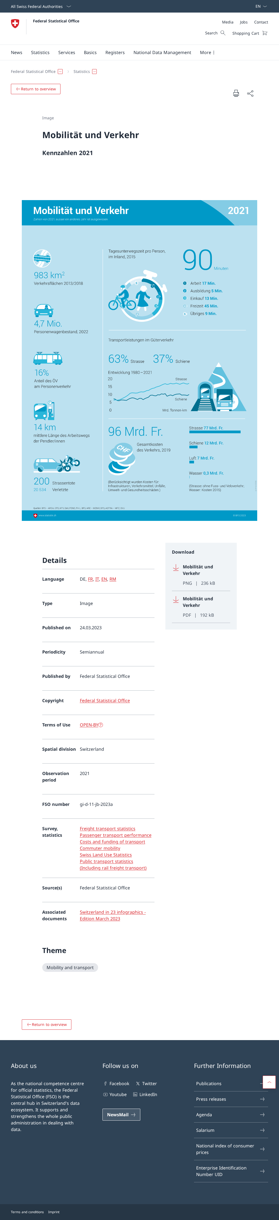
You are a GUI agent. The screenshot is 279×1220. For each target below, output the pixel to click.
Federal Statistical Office (56, 20)
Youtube (118, 1094)
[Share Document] (250, 93)
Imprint (53, 1212)
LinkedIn (148, 1094)
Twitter (149, 1084)
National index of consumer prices (225, 1149)
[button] (17, 52)
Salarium (205, 1130)
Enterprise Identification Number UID (221, 1171)
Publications (209, 1084)
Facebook (119, 1084)
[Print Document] (236, 93)
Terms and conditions (27, 1212)
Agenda (204, 1115)
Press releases (211, 1099)
